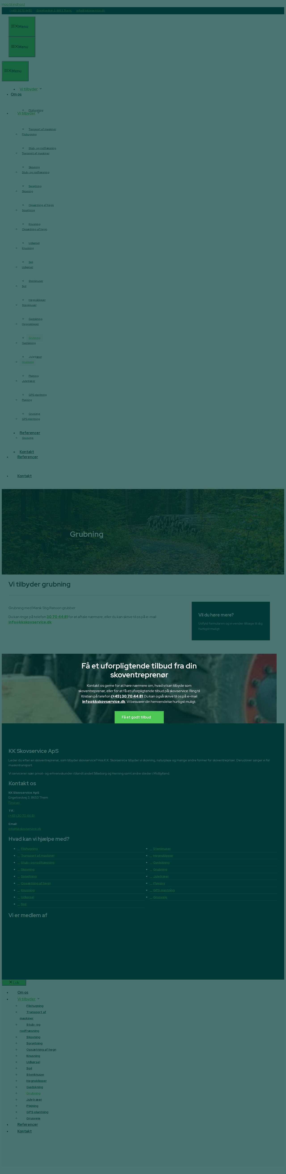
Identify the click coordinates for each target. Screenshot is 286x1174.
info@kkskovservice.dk (103, 701)
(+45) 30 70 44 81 (127, 696)
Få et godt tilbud (136, 717)
